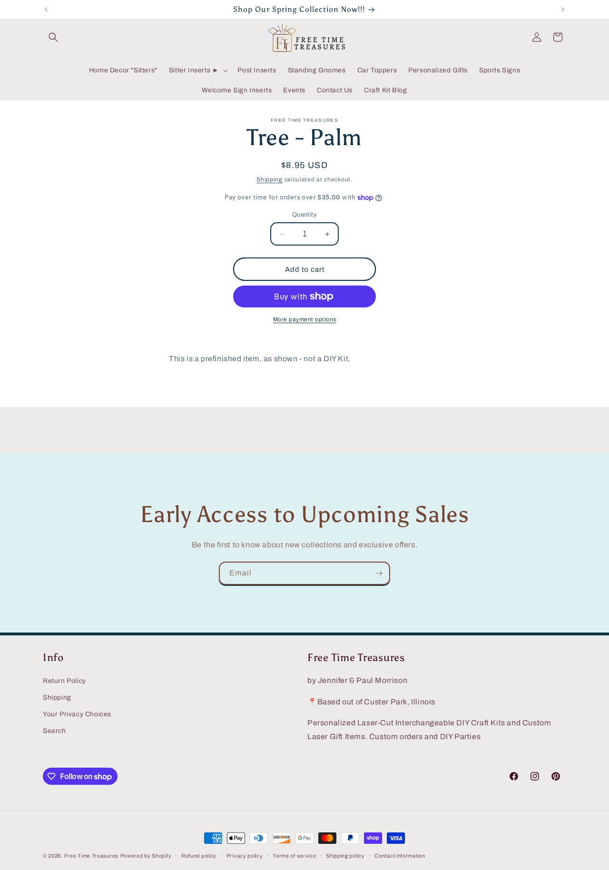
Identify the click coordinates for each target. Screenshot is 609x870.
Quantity (304, 214)
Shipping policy (345, 856)
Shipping (269, 179)
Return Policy (64, 680)
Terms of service (294, 856)
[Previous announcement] (46, 9)
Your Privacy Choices (77, 714)
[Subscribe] (378, 573)
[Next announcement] (562, 9)
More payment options (304, 319)
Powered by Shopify (146, 856)
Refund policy (198, 856)
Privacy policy (244, 856)
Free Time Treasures (91, 856)
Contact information (399, 856)
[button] (53, 37)
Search (54, 730)
